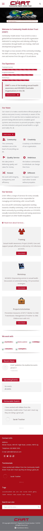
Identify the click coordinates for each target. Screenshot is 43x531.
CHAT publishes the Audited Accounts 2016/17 (23, 366)
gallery (34, 491)
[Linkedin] (10, 456)
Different (31, 173)
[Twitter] (7, 456)
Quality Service (13, 157)
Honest (10, 173)
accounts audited (7, 491)
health (4, 494)
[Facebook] (4, 456)
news (14, 494)
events (30, 491)
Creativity (32, 139)
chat (21, 491)
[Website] (13, 456)
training (28, 494)
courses (25, 491)
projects (19, 494)
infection (9, 494)
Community (11, 139)
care (17, 491)
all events (8, 389)
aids (14, 491)
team (23, 494)
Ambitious (32, 157)
